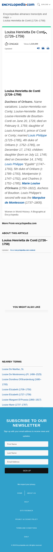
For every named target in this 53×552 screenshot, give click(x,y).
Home (19, 493)
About (22, 250)
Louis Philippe (37, 135)
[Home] (18, 4)
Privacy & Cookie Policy (26, 519)
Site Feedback (26, 510)
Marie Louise (31, 183)
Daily (26, 537)
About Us (31, 493)
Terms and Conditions (26, 528)
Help (26, 502)
